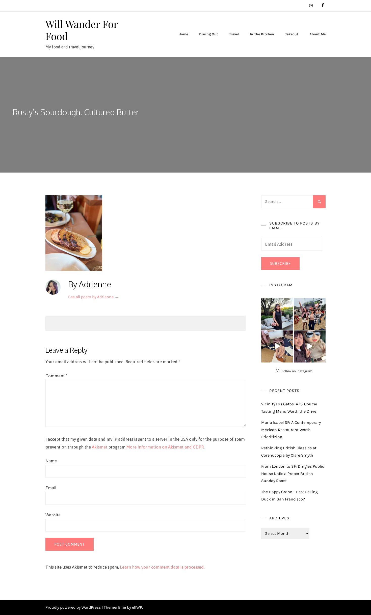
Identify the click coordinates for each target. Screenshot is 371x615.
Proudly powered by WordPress (73, 607)
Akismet (99, 447)
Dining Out (208, 34)
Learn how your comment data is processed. (162, 567)
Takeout (291, 34)
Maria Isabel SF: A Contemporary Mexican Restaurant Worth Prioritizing (291, 429)
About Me (317, 34)
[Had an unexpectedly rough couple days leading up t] (310, 314)
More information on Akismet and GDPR (165, 447)
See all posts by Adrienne (93, 296)
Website (53, 514)
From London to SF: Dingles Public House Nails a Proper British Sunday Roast (292, 473)
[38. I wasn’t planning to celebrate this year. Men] (277, 314)
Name (51, 460)
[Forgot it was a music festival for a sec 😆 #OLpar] (277, 346)
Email (51, 487)
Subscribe (280, 264)
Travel (234, 34)
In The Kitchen (262, 34)
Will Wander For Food (81, 30)
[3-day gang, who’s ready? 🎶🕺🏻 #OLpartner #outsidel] (310, 346)
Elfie (122, 607)
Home (183, 34)
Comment (56, 375)
